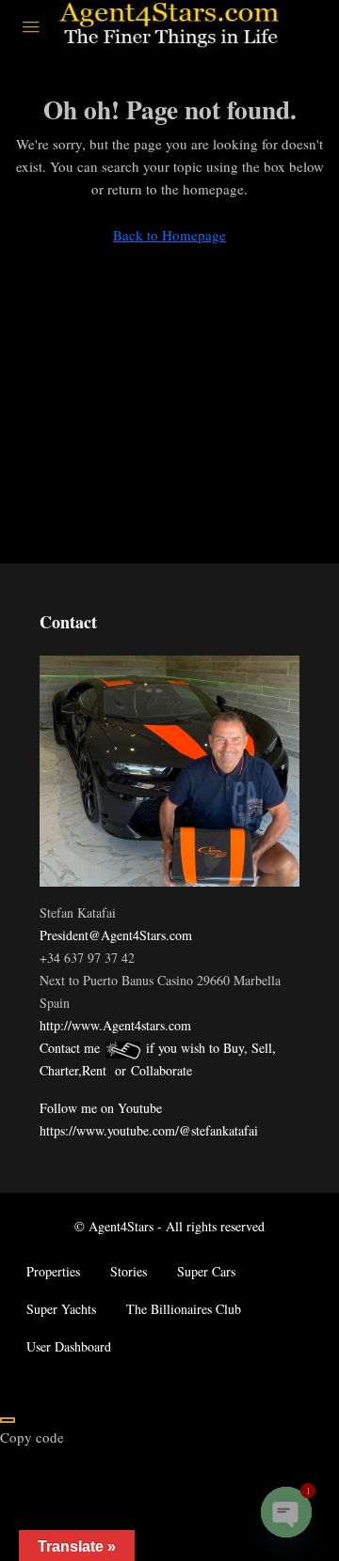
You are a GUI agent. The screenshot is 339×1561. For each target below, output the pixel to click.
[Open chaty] (286, 1512)
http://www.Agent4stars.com (115, 1025)
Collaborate (161, 1070)
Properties (53, 1271)
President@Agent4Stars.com (116, 935)
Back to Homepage (169, 234)
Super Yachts (61, 1309)
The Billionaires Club (183, 1309)
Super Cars (206, 1271)
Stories (128, 1271)
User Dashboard (68, 1346)
